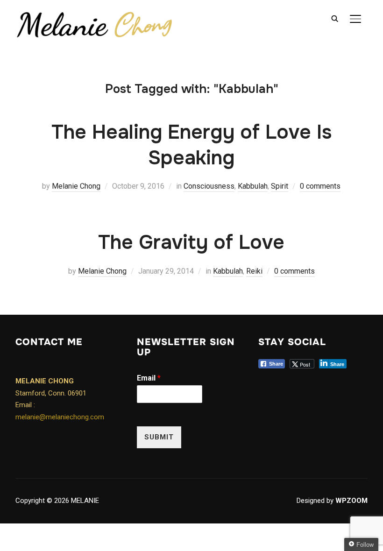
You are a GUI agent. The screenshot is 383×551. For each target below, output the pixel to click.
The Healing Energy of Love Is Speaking (191, 145)
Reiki (254, 271)
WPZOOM (351, 500)
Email (149, 378)
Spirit (279, 186)
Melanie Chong (76, 186)
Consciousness (209, 186)
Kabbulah (253, 186)
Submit (159, 437)
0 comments (320, 186)
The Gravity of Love (191, 242)
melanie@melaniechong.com (59, 417)
